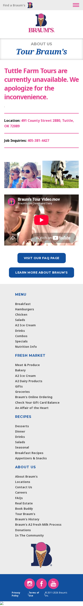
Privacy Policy (16, 594)
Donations (23, 530)
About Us (25, 467)
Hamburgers (24, 309)
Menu (20, 294)
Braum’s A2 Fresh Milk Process (38, 524)
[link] (41, 554)
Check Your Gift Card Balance (37, 402)
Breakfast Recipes (29, 453)
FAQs (19, 498)
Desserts (22, 426)
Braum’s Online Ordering (33, 397)
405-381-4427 (38, 140)
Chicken (21, 314)
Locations (22, 482)
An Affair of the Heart (32, 408)
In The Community (29, 535)
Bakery (20, 370)
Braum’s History (27, 519)
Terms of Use (34, 594)
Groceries (22, 392)
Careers (21, 492)
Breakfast (23, 304)
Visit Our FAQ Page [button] (41, 258)
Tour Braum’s (25, 514)
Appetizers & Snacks (31, 458)
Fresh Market (30, 355)
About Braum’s (26, 476)
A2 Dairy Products (28, 381)
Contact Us (23, 487)
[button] (76, 5)
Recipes (23, 417)
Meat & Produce (27, 365)
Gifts (19, 386)
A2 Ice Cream (25, 325)
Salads (20, 320)
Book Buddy (24, 509)
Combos (21, 336)
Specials (21, 341)
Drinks (20, 331)
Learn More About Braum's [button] (41, 272)
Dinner (20, 431)
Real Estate (24, 503)
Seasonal (22, 447)
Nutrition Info (26, 347)
